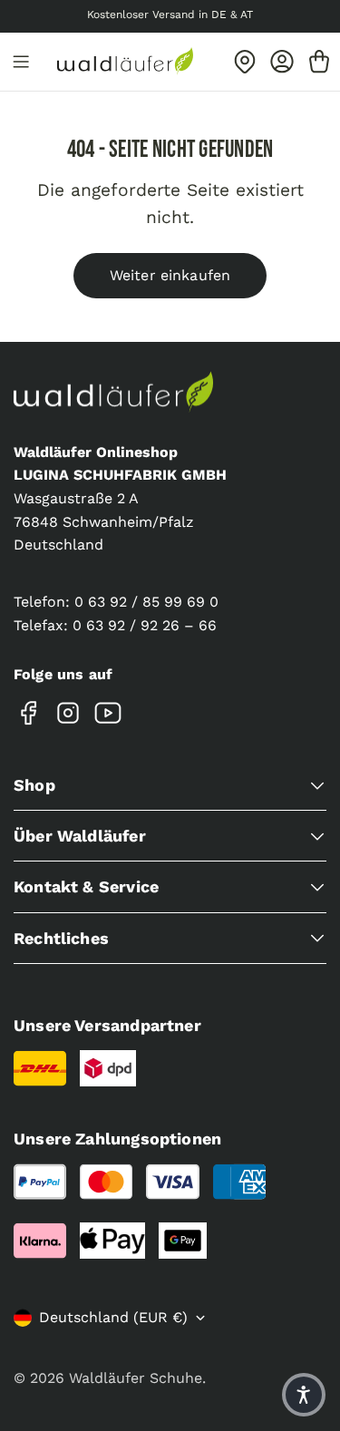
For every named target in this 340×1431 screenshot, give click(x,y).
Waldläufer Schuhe (135, 1378)
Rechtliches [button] (61, 938)
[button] (303, 1394)
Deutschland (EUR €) (113, 1317)
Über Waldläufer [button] (80, 835)
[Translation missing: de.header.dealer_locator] (245, 62)
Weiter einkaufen (170, 275)
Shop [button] (34, 784)
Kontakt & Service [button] (86, 886)
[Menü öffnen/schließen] (21, 62)
